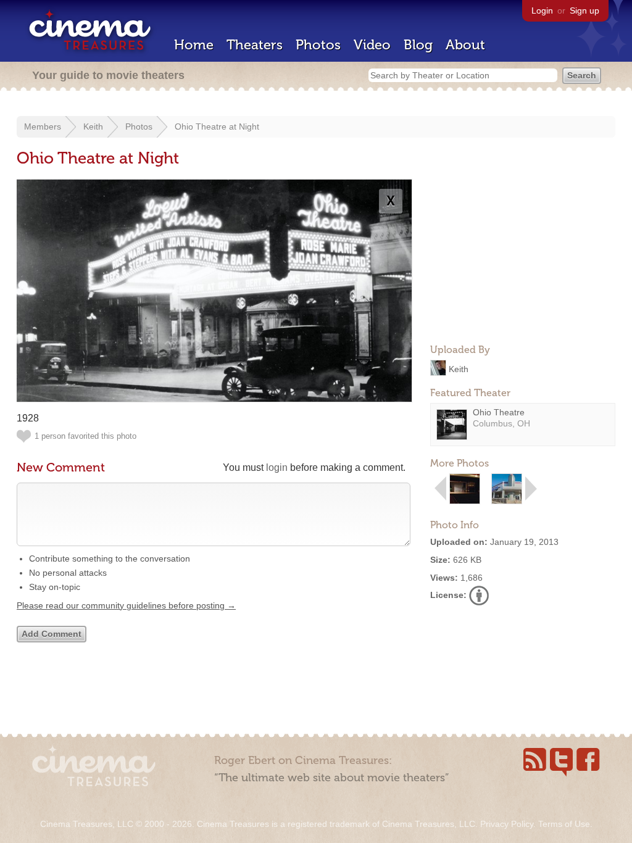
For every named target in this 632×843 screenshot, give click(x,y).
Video (372, 44)
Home (194, 44)
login (277, 467)
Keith (93, 126)
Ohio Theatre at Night (217, 126)
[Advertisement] (522, 257)
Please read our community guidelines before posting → (126, 605)
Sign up (584, 10)
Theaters (255, 44)
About (465, 44)
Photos (318, 44)
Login (542, 10)
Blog (418, 44)
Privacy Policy (506, 824)
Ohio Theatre (499, 412)
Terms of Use (564, 824)
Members (42, 126)
